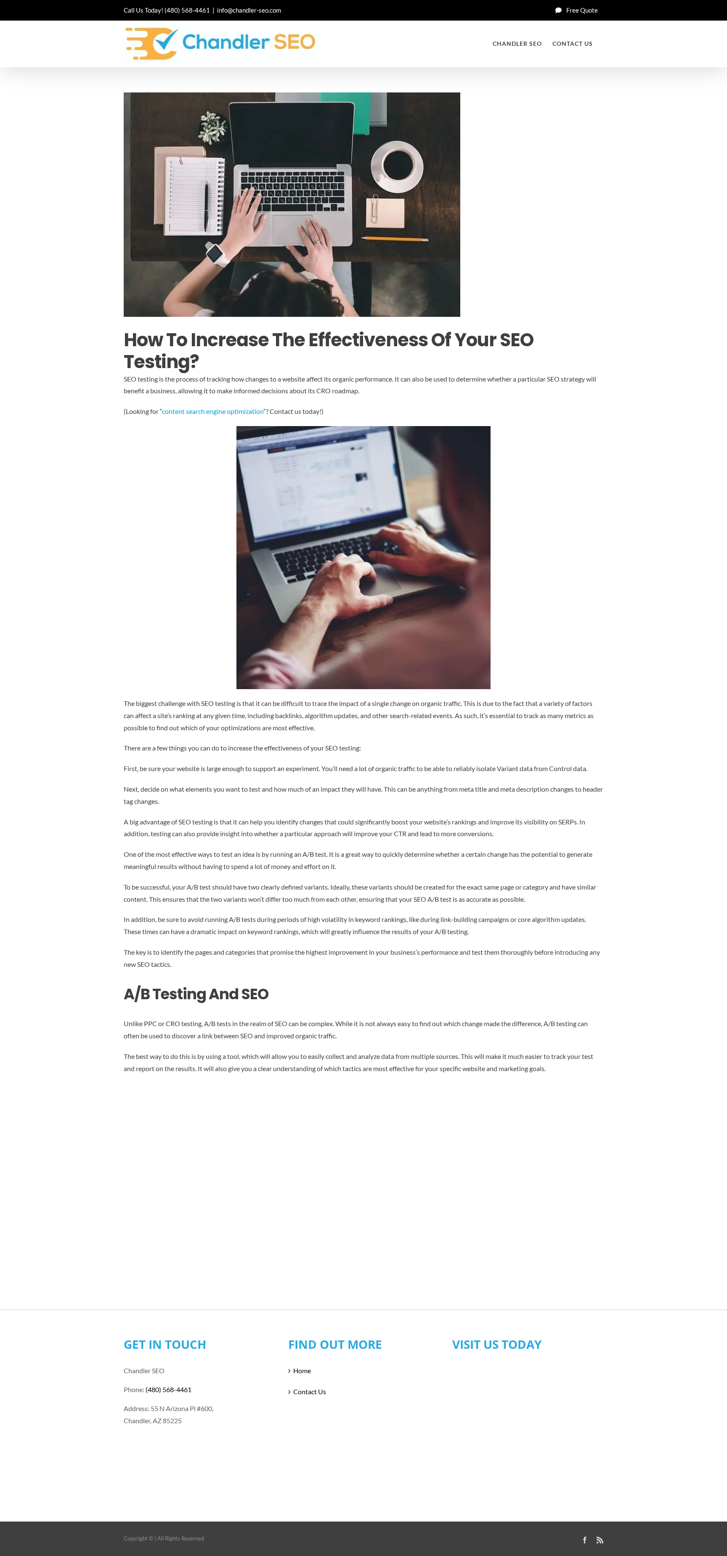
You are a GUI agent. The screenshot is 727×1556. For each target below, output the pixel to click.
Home (302, 1370)
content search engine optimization (212, 411)
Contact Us (309, 1391)
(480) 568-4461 (187, 10)
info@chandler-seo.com (249, 10)
